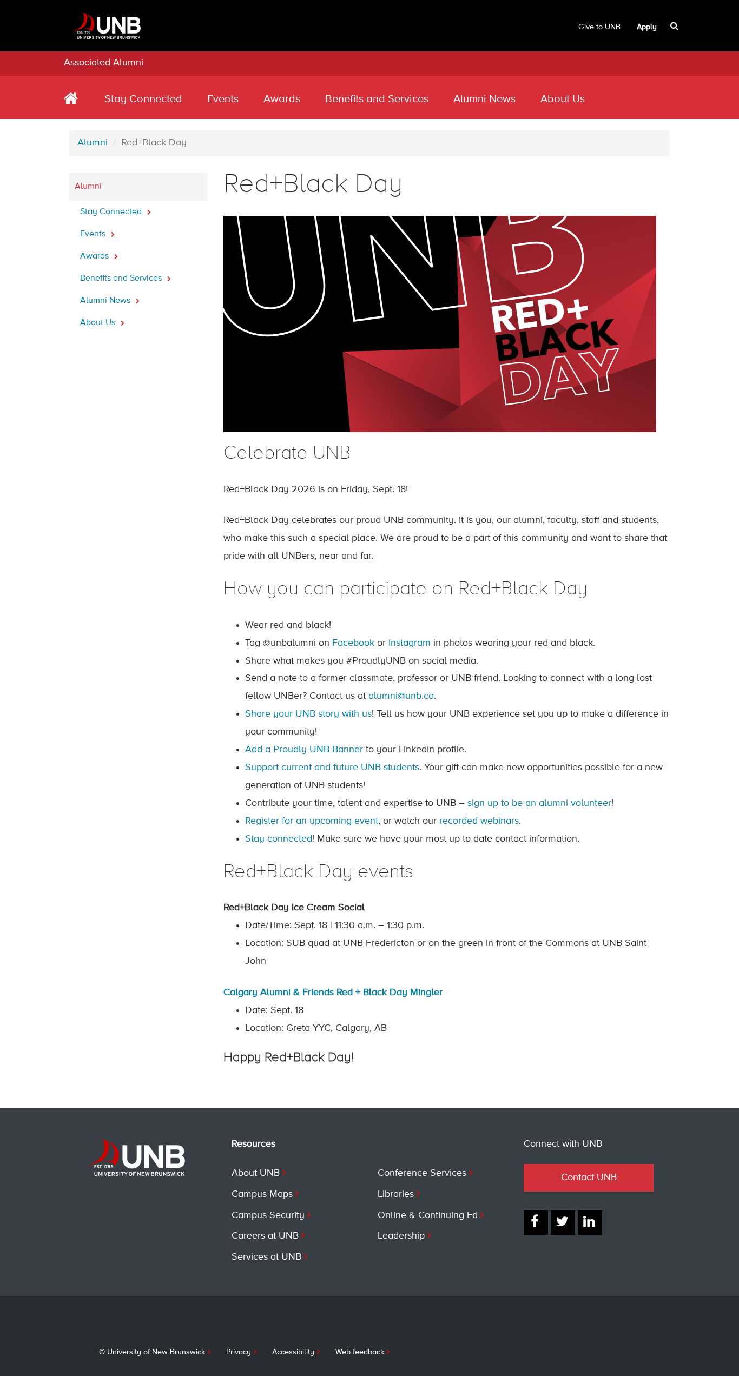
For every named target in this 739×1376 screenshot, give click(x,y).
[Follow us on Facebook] (536, 1222)
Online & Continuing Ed (428, 1215)
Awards (281, 99)
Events (223, 99)
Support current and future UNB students (332, 767)
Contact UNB (589, 1177)
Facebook (353, 643)
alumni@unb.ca (401, 696)
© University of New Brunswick (152, 1352)
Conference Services (422, 1173)
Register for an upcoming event (311, 821)
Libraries (396, 1194)
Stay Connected (143, 99)
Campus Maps (262, 1194)
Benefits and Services (376, 99)
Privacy (238, 1352)
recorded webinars (479, 821)
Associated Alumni (103, 63)
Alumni (92, 143)
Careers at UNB (265, 1236)
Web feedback (359, 1352)
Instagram (409, 643)
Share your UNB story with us (308, 714)
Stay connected (278, 839)
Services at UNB (266, 1257)
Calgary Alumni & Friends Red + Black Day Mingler (333, 992)
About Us (562, 99)
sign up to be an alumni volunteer (539, 803)
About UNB (256, 1173)
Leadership (401, 1236)
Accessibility (293, 1352)
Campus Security (268, 1215)
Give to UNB (599, 27)
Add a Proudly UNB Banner (304, 750)
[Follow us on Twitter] (563, 1222)
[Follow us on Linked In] (590, 1222)
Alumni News (484, 99)
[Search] (675, 26)
